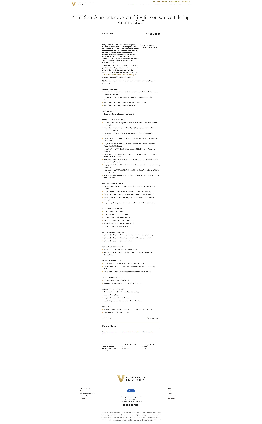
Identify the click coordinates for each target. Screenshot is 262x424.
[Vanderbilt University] (131, 378)
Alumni (153, 1)
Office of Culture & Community (87, 393)
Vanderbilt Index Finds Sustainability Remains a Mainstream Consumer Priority (109, 346)
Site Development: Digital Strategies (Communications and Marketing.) (131, 420)
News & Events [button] (186, 5)
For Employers (83, 398)
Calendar (170, 393)
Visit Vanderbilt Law (173, 395)
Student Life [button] (177, 5)
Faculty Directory (84, 395)
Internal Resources (162, 1)
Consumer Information (174, 1)
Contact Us (134, 399)
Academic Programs (85, 388)
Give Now (131, 391)
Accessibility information (107, 419)
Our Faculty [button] (167, 5)
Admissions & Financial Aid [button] (143, 5)
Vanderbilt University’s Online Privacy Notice (131, 401)
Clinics (81, 390)
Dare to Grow (171, 398)
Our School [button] (130, 5)
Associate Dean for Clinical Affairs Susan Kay (118, 75)
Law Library (185, 1)
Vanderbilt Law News (153, 318)
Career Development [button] (156, 5)
